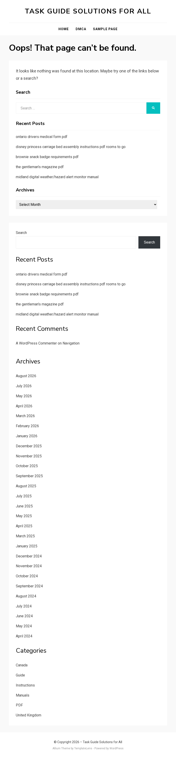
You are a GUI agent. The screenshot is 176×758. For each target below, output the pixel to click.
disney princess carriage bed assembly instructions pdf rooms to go (71, 147)
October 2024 (27, 576)
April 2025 (24, 526)
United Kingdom (28, 715)
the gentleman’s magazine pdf (40, 167)
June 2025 (24, 506)
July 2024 (24, 606)
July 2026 (24, 386)
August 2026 (26, 376)
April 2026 (24, 406)
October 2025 (27, 466)
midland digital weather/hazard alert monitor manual (57, 177)
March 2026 (25, 416)
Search (21, 233)
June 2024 (24, 616)
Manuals (22, 695)
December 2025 (29, 446)
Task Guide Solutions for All (88, 11)
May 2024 (24, 626)
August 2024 (26, 596)
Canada (22, 665)
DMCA (81, 29)
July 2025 (24, 496)
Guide (20, 675)
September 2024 (29, 586)
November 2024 (29, 566)
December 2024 (29, 556)
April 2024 (24, 636)
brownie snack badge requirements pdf (47, 157)
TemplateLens (83, 748)
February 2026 (27, 426)
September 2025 (29, 476)
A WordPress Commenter (36, 343)
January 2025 (26, 546)
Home (63, 29)
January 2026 (26, 436)
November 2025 (29, 456)
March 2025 (25, 536)
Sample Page (105, 29)
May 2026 (24, 396)
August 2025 (26, 486)
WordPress (117, 748)
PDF (19, 705)
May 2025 (24, 516)
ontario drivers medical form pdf (41, 137)
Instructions (25, 685)
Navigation (71, 343)
